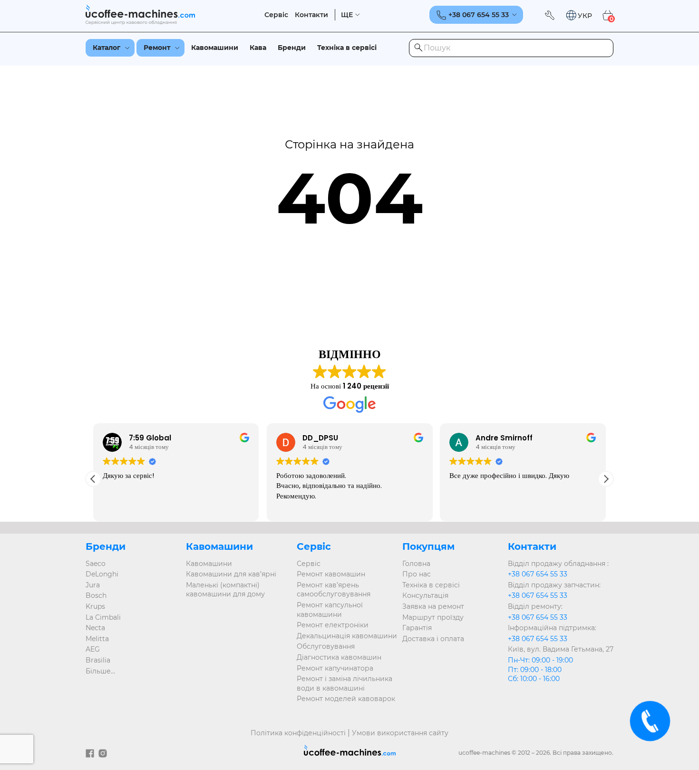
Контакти (311, 15)
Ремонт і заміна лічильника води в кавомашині (344, 683)
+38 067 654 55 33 (537, 574)
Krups (95, 606)
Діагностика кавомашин (339, 657)
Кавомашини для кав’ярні (231, 574)
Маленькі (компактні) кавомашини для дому (225, 590)
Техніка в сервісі (347, 47)
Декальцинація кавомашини (347, 636)
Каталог (106, 47)
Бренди (292, 47)
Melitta (97, 638)
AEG (93, 649)
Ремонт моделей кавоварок (346, 698)
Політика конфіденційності (298, 733)
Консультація (425, 595)
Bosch (96, 595)
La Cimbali (103, 617)
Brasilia (98, 660)
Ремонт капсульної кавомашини (330, 610)
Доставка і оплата (433, 638)
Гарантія (417, 628)
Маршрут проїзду (433, 617)
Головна (416, 563)
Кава (258, 47)
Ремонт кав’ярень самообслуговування (333, 590)
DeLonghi (102, 574)
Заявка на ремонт (433, 606)
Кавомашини (214, 47)
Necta (95, 628)
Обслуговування (326, 646)
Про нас (416, 574)
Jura (93, 585)
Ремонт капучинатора (335, 668)
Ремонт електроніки (333, 625)
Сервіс (276, 15)
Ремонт (157, 47)
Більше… (100, 671)
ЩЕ (347, 15)
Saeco (96, 563)
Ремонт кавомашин (331, 574)
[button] (578, 15)
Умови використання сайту (400, 733)
